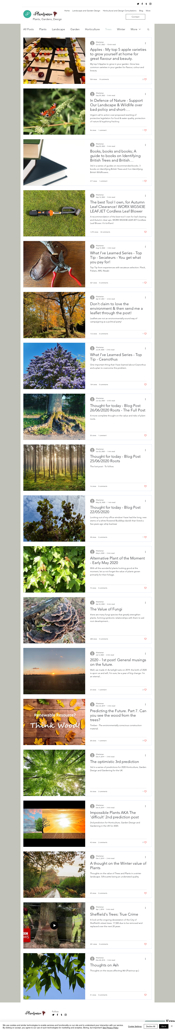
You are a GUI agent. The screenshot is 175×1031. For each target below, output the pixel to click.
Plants (42, 29)
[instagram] (150, 3)
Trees (108, 29)
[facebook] (142, 3)
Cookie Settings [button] (135, 1026)
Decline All (150, 1026)
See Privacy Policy (110, 1027)
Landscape (58, 29)
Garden (75, 29)
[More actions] (146, 43)
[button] (148, 29)
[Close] (171, 1026)
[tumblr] (146, 3)
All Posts (28, 29)
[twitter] (138, 3)
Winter (121, 29)
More (134, 29)
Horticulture (92, 29)
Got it (163, 1026)
